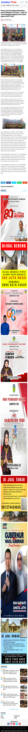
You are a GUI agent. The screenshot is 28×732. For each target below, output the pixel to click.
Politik (16, 5)
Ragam (4, 5)
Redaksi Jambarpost (6, 728)
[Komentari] (25, 183)
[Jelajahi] (26, 2)
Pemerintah (8, 5)
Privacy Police (13, 728)
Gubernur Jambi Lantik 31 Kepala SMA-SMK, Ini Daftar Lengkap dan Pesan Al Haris (10, 680)
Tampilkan (24, 190)
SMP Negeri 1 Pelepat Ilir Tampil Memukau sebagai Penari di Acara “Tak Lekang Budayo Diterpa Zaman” (11, 673)
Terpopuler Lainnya (14, 709)
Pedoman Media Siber (21, 728)
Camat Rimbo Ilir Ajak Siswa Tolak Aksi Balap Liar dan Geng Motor (11, 688)
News (13, 5)
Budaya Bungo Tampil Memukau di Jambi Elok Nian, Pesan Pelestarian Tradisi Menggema (10, 704)
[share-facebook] (8, 183)
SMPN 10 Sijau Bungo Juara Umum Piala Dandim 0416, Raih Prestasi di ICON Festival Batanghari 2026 (11, 696)
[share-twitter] (14, 183)
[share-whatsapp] (19, 183)
